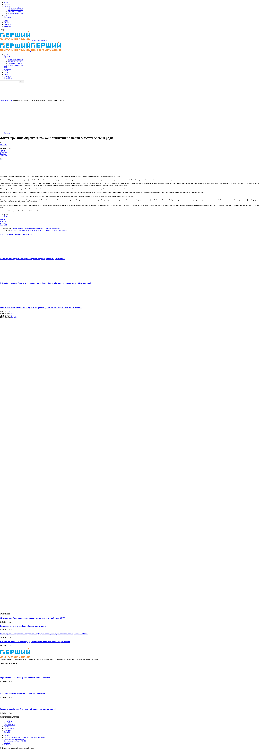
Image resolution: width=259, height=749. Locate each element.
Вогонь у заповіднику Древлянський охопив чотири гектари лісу (28, 709)
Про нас (7, 735)
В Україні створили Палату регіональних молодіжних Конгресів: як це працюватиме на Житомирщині (45, 283)
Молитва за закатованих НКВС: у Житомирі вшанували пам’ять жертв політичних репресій (41, 308)
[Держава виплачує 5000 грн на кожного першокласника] (5, 673)
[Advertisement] (129, 116)
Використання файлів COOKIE (15, 741)
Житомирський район (15, 8)
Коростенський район (15, 13)
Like (8, 311)
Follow (12, 313)
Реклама (7, 743)
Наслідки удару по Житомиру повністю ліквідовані (22, 693)
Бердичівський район (15, 10)
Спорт (6, 21)
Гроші (6, 19)
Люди (7, 730)
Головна (3, 100)
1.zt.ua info (3, 145)
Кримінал (7, 17)
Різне (8, 723)
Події (7, 726)
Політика (7, 4)
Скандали (7, 24)
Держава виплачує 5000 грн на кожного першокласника (25, 677)
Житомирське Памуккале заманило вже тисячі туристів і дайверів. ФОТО (32, 618)
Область (7, 6)
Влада (6, 216)
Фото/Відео (8, 26)
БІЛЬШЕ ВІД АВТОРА (24, 234)
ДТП (5, 15)
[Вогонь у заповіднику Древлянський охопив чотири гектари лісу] (5, 705)
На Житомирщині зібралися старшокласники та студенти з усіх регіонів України (39, 230)
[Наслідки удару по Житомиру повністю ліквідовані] (5, 689)
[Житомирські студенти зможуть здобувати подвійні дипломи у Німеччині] (12, 255)
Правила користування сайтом (14, 739)
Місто (6, 2)
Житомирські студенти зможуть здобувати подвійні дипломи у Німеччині (32, 259)
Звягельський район (15, 11)
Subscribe (14, 317)
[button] (129, 94)
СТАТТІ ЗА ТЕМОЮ (8, 234)
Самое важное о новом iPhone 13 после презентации (23, 626)
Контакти (7, 744)
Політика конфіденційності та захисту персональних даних (24, 737)
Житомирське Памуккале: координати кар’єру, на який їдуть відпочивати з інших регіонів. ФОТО (44, 634)
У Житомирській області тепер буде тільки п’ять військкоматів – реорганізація (35, 642)
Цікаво (6, 22)
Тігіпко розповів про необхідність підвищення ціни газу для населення (36, 228)
